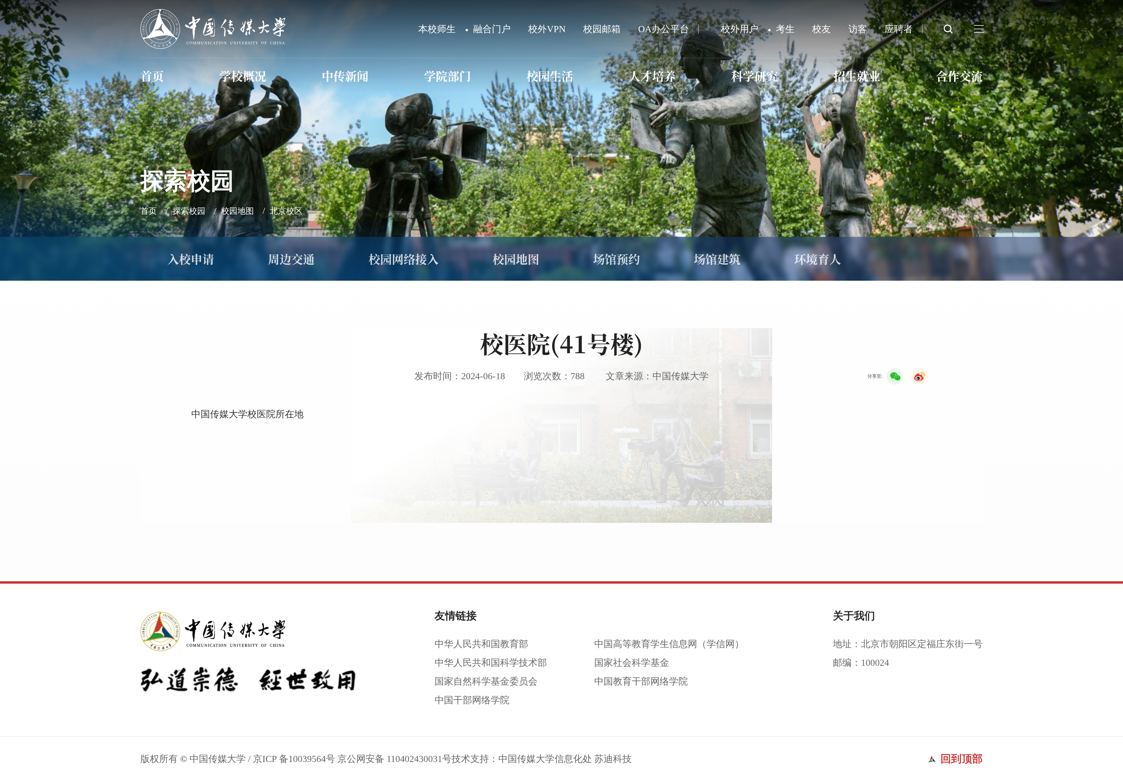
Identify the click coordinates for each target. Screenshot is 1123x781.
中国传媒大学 (218, 759)
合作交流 (959, 75)
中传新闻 (345, 75)
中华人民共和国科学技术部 (491, 662)
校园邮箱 (602, 29)
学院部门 (447, 75)
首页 (152, 75)
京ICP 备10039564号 (294, 759)
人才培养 (652, 75)
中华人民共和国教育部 (481, 644)
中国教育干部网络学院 (641, 681)
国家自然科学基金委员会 (486, 681)
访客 (857, 29)
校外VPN (547, 29)
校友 (821, 29)
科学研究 (754, 75)
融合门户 (492, 29)
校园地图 (237, 210)
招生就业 (856, 75)
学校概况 (242, 75)
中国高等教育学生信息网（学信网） (669, 644)
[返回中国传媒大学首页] (212, 11)
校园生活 (549, 75)
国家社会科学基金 (631, 662)
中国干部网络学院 (472, 700)
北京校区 (286, 210)
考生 (785, 29)
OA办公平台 (663, 29)
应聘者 (899, 29)
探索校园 (189, 210)
